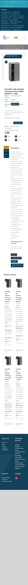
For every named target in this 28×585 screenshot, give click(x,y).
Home (5, 46)
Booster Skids (16, 12)
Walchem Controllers (6, 29)
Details (11, 350)
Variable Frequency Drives (18, 25)
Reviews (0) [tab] (6, 155)
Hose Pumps (4, 19)
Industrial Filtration (12, 19)
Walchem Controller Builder (15, 27)
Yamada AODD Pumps (6, 12)
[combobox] (13, 56)
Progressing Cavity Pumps (16, 21)
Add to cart (18, 122)
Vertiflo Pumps (4, 27)
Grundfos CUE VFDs (13, 130)
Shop (9, 46)
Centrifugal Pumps (5, 14)
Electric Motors (12, 16)
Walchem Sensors (16, 29)
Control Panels (4, 16)
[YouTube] (16, 478)
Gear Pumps (21, 16)
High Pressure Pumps (18, 17)
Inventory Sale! (4, 21)
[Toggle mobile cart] (24, 38)
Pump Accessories (5, 23)
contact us (15, 104)
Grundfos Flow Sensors (6, 17)
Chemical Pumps (15, 14)
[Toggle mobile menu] (24, 37)
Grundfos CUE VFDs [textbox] (12, 56)
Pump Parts (14, 23)
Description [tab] (6, 147)
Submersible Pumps (5, 25)
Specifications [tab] (6, 151)
